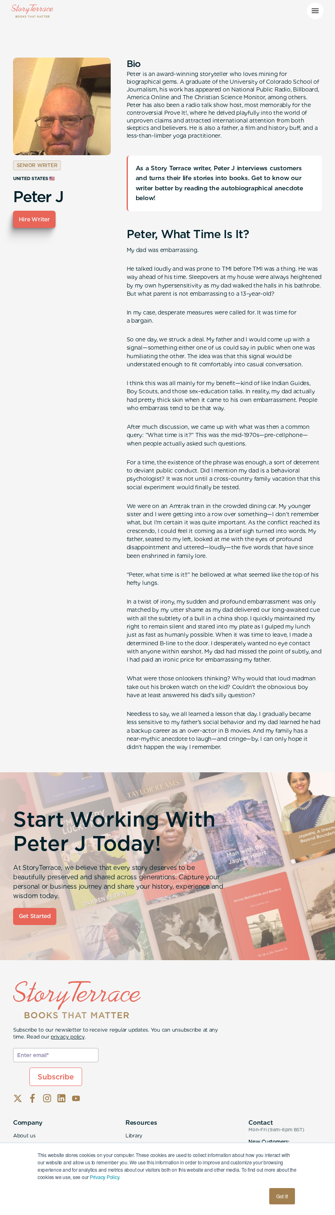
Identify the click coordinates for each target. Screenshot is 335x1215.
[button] (315, 10)
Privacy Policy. (105, 1176)
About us (24, 1136)
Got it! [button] (282, 1196)
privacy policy (67, 1037)
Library (134, 1136)
